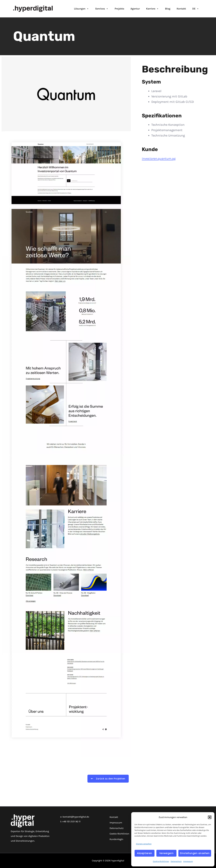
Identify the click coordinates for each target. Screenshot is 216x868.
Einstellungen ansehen (195, 853)
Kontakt (181, 8)
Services (100, 8)
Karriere (150, 8)
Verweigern (166, 853)
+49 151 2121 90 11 (71, 821)
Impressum (188, 861)
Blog (167, 8)
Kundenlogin (116, 839)
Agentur (135, 8)
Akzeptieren (144, 853)
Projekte (119, 8)
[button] (209, 817)
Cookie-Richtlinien (161, 861)
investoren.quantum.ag (159, 158)
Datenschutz (176, 861)
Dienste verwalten (143, 844)
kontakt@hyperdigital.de (76, 816)
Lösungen (79, 8)
